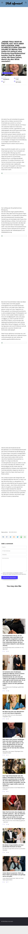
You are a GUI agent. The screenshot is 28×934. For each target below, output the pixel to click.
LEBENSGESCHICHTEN (7, 73)
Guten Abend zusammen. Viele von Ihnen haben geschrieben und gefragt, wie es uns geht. (14, 874)
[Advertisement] (14, 25)
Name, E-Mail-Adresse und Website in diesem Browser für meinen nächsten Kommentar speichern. (14, 573)
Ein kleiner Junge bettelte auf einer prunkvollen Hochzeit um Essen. (13, 845)
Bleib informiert (14, 3)
